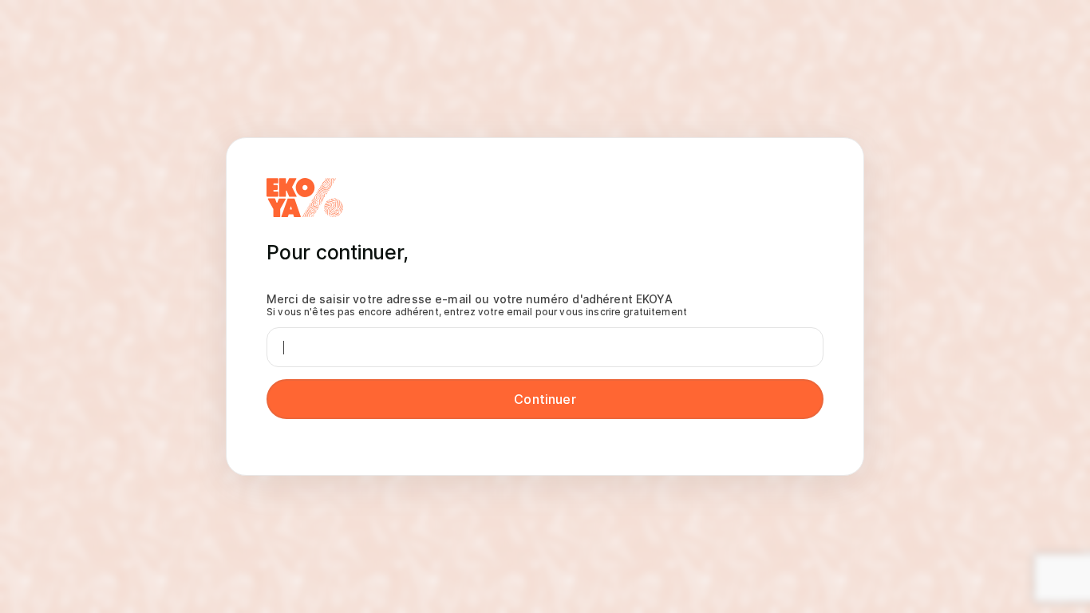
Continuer (544, 399)
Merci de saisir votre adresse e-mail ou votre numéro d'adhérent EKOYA (477, 305)
